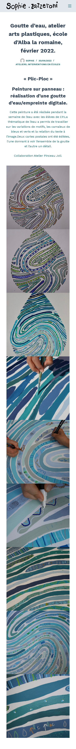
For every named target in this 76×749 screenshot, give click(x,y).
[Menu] (69, 6)
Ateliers (21, 64)
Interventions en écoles (44, 64)
